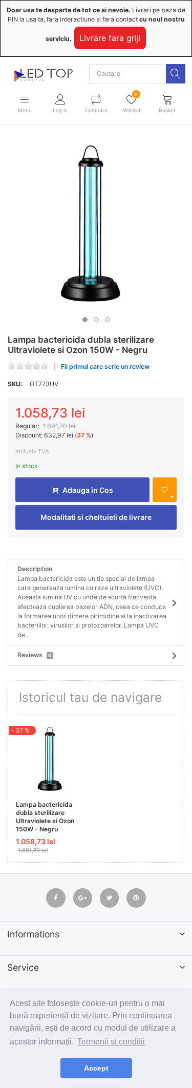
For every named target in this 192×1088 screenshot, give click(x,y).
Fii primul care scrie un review (105, 366)
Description (91, 602)
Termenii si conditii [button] (111, 1041)
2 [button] (96, 319)
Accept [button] (96, 1068)
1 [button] (85, 319)
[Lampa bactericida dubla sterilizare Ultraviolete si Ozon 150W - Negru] (96, 223)
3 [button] (107, 319)
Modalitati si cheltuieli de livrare (96, 517)
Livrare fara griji (110, 38)
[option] (96, 223)
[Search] (175, 73)
